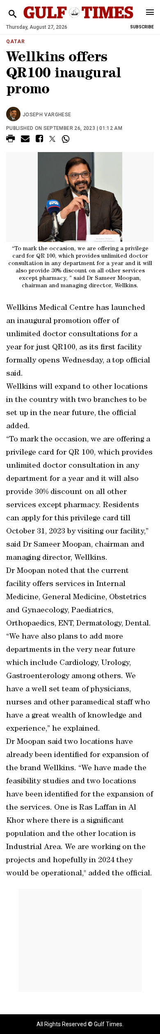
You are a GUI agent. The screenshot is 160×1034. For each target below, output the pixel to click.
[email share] (25, 140)
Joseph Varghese (47, 115)
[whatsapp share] (67, 139)
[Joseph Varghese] (14, 114)
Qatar (15, 41)
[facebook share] (39, 140)
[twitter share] (52, 139)
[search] (12, 14)
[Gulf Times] (78, 20)
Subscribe (142, 27)
